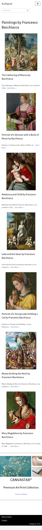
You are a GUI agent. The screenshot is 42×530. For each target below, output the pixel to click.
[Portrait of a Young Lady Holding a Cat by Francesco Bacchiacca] (21, 291)
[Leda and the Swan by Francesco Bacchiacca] (21, 231)
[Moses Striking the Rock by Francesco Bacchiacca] (21, 351)
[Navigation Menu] (37, 4)
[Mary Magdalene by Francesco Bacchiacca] (21, 410)
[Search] (27, 10)
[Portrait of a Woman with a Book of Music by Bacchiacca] (21, 112)
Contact (4, 520)
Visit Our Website (21, 494)
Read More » (11, 88)
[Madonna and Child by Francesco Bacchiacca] (21, 171)
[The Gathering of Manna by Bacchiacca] (21, 52)
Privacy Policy (7, 517)
